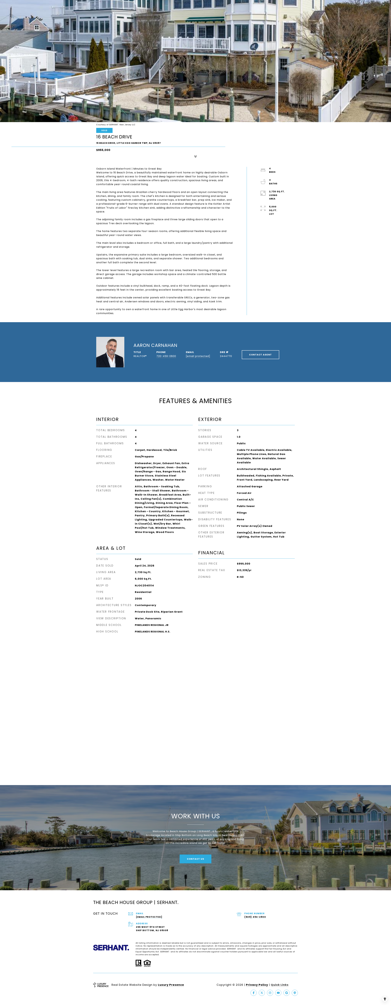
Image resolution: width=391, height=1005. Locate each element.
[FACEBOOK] (253, 993)
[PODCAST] (295, 993)
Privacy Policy (257, 985)
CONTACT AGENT (260, 354)
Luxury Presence (171, 985)
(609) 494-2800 (255, 916)
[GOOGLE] (286, 993)
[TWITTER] (262, 993)
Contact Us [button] (195, 858)
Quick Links (280, 985)
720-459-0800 (166, 356)
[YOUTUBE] (278, 993)
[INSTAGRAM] (270, 993)
